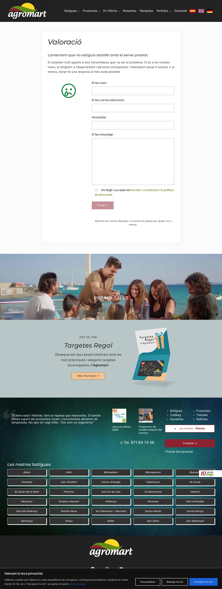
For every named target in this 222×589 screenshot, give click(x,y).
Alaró (26, 472)
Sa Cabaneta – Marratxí (111, 511)
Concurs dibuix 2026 (121, 428)
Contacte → (190, 443)
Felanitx (69, 491)
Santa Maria (153, 511)
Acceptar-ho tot (203, 581)
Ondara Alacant (68, 501)
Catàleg (175, 415)
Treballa (202, 415)
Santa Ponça (195, 511)
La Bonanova (153, 491)
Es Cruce (195, 482)
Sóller (110, 520)
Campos (27, 482)
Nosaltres (176, 419)
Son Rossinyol (195, 520)
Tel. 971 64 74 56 (138, 442)
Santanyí (27, 520)
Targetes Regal (88, 345)
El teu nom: (99, 83)
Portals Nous (69, 511)
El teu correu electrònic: (108, 100)
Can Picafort (69, 482)
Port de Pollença (26, 511)
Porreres (153, 501)
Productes (203, 411)
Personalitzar (147, 581)
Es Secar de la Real (27, 491)
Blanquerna (153, 472)
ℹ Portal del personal (179, 451)
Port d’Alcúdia (195, 501)
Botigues (176, 411)
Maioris (195, 491)
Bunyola (195, 472)
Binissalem (111, 472)
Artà (69, 472)
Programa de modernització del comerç (150, 430)
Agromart (100, 365)
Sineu (68, 520)
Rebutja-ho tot (175, 581)
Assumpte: (99, 117)
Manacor (27, 501)
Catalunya (153, 482)
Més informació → (88, 375)
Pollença (111, 501)
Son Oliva (153, 520)
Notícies (202, 419)
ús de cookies (77, 583)
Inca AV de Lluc (111, 491)
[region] (111, 578)
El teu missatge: (103, 134)
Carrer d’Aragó (110, 482)
